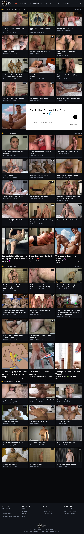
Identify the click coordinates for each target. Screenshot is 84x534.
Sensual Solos (63, 3)
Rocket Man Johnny (69, 513)
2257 (23, 509)
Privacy (24, 513)
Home (17, 3)
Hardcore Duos (50, 3)
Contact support (6, 513)
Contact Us (25, 511)
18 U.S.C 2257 (6, 509)
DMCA (3, 511)
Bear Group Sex (36, 3)
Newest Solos (47, 509)
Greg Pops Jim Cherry (70, 511)
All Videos (24, 3)
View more (78, 9)
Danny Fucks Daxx (69, 509)
